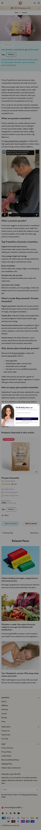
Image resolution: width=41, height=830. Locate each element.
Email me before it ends (27, 418)
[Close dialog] (38, 405)
